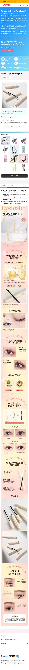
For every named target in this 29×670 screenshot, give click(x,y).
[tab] (14, 636)
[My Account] (20, 5)
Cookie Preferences (21, 664)
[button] (6, 649)
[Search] (24, 5)
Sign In (7, 113)
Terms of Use (4, 664)
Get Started (8, 50)
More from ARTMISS (6, 77)
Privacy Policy (12, 664)
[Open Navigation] (1, 5)
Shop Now (24, 1)
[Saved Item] (27, 5)
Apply (12, 113)
